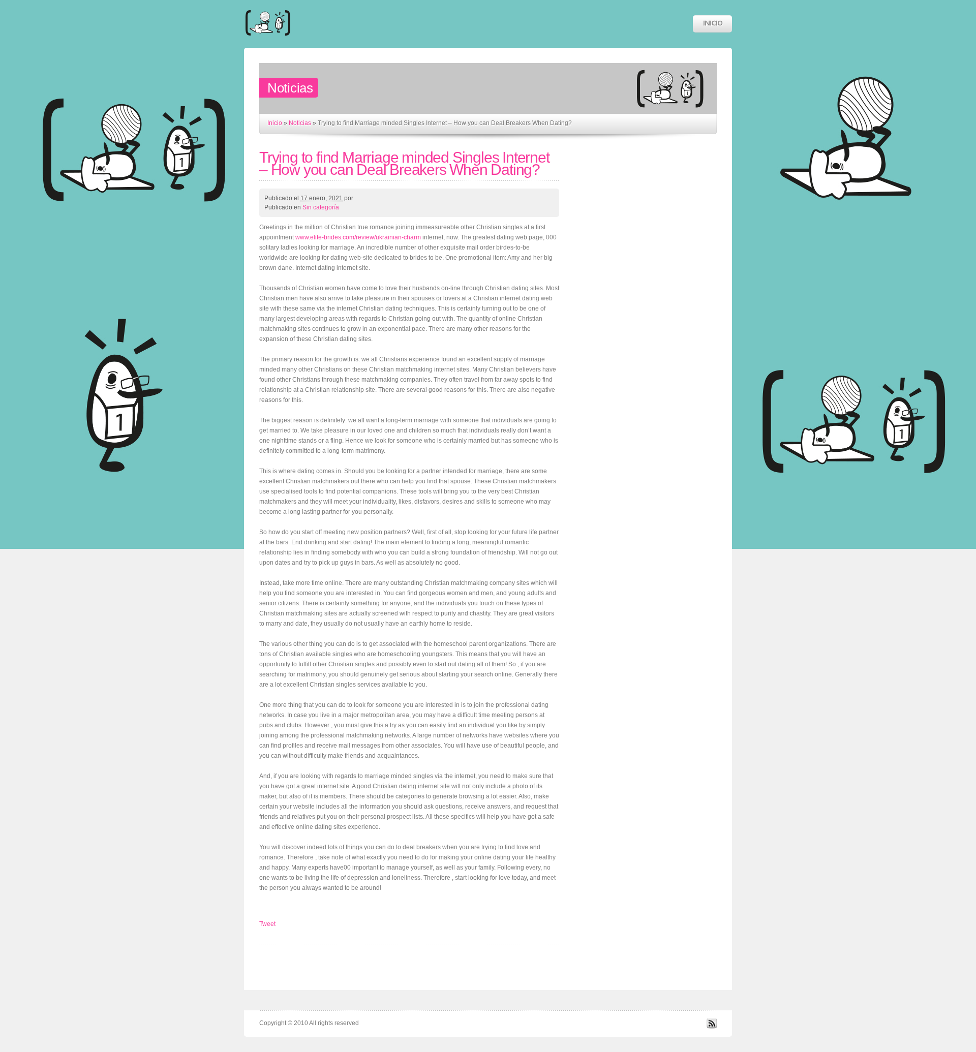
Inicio (274, 123)
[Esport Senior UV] (268, 40)
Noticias (300, 123)
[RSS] (711, 1026)
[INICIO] (712, 24)
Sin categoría (320, 207)
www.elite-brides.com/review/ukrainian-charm (358, 237)
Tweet (267, 923)
